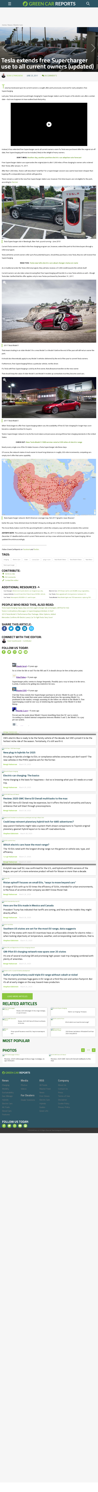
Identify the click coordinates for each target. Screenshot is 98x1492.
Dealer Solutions (28, 1100)
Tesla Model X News (76, 559)
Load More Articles (17, 996)
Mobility (5, 1089)
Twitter (36, 549)
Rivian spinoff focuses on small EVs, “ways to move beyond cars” (39, 882)
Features (6, 1114)
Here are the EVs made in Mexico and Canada (28, 905)
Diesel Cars (6, 1111)
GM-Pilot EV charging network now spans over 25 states (34, 951)
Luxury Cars (35, 559)
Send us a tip (10, 573)
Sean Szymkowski (15, 75)
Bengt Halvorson (10, 732)
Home (4, 25)
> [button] (93, 1050)
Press (60, 1092)
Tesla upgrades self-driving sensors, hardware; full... (68, 594)
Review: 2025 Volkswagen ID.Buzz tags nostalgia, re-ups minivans (30, 1011)
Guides (42, 1107)
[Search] (88, 3)
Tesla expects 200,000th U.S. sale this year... (20, 597)
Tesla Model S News (60, 559)
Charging (5, 1085)
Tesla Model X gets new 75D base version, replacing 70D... (70, 597)
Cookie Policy (63, 1103)
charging (6, 559)
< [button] (83, 1050)
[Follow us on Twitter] (9, 652)
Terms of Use (64, 1096)
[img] (4, 628)
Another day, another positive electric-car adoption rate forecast (54, 157)
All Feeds (43, 1085)
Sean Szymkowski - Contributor (19, 641)
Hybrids (5, 1100)
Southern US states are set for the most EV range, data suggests (39, 928)
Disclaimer (62, 1100)
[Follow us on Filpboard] (26, 652)
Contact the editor (12, 580)
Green (26, 559)
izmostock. (67, 1130)
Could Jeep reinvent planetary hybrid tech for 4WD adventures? (38, 821)
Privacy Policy (64, 1107)
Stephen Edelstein (10, 833)
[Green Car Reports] (49, 3)
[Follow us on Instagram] (15, 652)
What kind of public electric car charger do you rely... (24, 590)
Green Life (43, 1111)
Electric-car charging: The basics (21, 775)
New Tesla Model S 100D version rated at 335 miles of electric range (54, 442)
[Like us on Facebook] (4, 652)
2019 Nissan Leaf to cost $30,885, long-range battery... (69, 590)
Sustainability (8, 1092)
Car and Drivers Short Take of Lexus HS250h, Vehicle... (25, 594)
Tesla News (89, 559)
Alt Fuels (6, 1107)
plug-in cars (46, 559)
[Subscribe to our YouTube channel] (20, 652)
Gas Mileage (7, 1096)
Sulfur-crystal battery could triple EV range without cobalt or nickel (40, 974)
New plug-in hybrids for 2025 (19, 752)
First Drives (44, 1096)
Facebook (26, 549)
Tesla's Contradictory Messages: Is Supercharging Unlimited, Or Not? (28, 611)
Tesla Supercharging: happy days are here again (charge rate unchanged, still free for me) (35, 607)
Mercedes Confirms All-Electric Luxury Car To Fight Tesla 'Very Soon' (27, 617)
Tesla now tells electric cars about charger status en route (54, 263)
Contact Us (63, 1089)
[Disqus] (49, 694)
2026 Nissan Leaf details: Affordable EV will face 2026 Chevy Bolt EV (48, 855)
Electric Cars (18, 25)
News (10, 25)
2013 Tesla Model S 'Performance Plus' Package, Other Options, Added (29, 614)
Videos (24, 1089)
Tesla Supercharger (9, 565)
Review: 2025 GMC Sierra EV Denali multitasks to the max (35, 798)
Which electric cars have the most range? (26, 844)
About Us (62, 1085)
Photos (24, 1085)
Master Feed (45, 1089)
